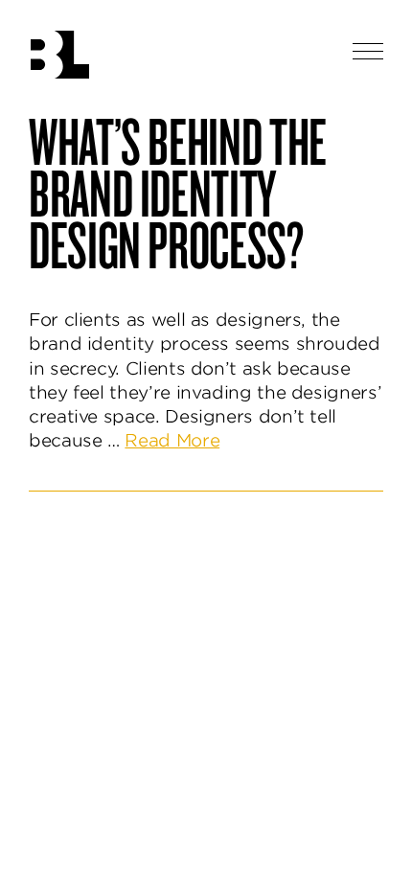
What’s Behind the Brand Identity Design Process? (178, 192)
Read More (172, 440)
